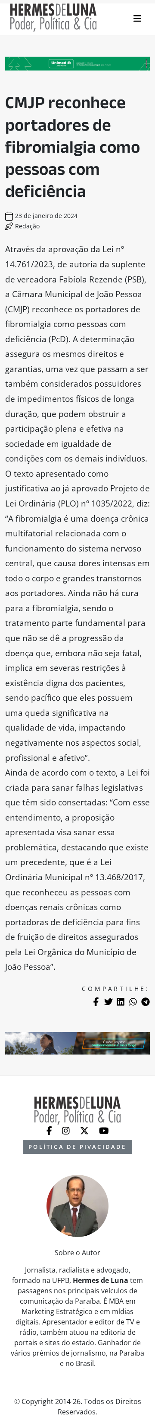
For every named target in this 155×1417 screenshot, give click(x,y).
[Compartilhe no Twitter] (108, 1001)
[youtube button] (104, 1130)
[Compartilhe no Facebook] (96, 1001)
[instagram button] (66, 1130)
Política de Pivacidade (77, 1147)
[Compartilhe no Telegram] (145, 1001)
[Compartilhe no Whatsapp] (133, 1001)
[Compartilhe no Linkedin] (120, 1001)
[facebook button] (50, 1130)
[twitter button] (85, 1130)
